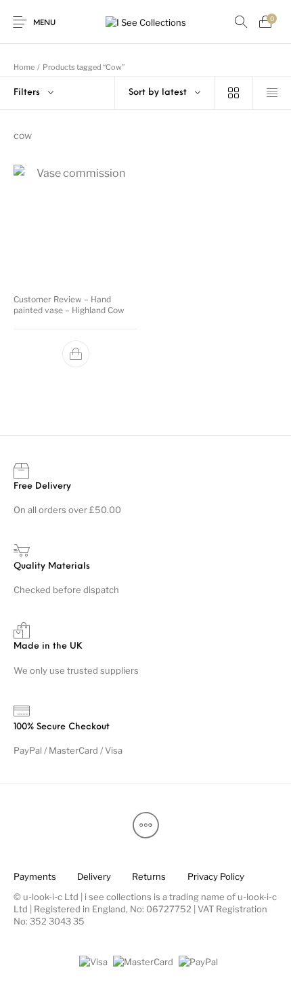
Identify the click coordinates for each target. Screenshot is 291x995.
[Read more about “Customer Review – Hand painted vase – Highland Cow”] (75, 354)
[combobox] (164, 93)
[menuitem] (34, 876)
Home (24, 67)
